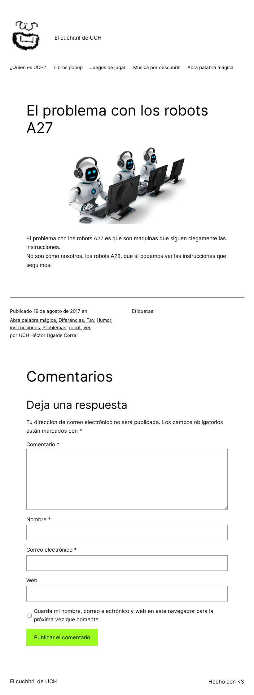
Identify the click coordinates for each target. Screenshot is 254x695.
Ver (87, 327)
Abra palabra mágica (33, 320)
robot (75, 327)
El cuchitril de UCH (78, 37)
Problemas (54, 327)
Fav (90, 320)
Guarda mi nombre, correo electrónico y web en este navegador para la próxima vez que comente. (123, 615)
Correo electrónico (51, 549)
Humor (104, 320)
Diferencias (71, 320)
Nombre (38, 519)
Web (31, 580)
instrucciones (25, 327)
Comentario (42, 444)
